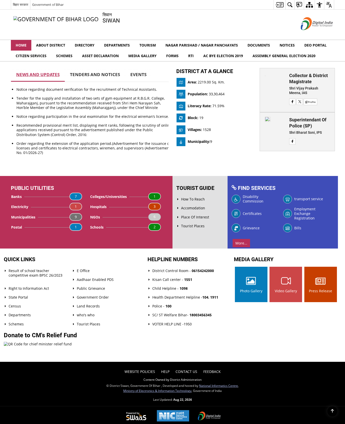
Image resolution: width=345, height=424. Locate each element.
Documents (259, 45)
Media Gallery (142, 55)
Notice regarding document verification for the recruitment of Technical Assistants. (86, 89)
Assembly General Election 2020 (284, 55)
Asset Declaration (100, 55)
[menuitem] (279, 4)
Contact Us (186, 371)
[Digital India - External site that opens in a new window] (310, 34)
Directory (84, 45)
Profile (312, 102)
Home (21, 45)
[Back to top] (332, 411)
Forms (172, 55)
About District (50, 45)
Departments (117, 45)
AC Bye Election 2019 (223, 55)
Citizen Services (31, 55)
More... (241, 243)
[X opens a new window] (300, 102)
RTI (191, 55)
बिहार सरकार (20, 4)
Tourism (147, 45)
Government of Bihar (48, 4)
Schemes (64, 55)
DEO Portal (315, 45)
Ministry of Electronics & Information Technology (157, 391)
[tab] (38, 75)
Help (165, 371)
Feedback (212, 371)
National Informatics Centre (218, 386)
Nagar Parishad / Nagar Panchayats (201, 45)
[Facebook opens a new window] (292, 102)
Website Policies (140, 371)
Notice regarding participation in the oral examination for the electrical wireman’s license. (92, 116)
